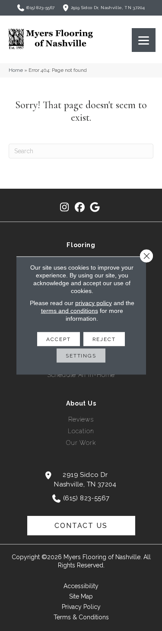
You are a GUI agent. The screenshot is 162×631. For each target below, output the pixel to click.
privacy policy (93, 302)
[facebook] (79, 207)
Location (81, 431)
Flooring (81, 245)
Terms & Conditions (81, 617)
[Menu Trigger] (144, 40)
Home (16, 70)
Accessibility (81, 586)
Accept (58, 339)
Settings (81, 356)
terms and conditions (69, 310)
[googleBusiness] (95, 207)
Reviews (81, 419)
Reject (104, 339)
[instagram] (64, 207)
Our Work (81, 442)
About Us (81, 403)
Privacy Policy (81, 607)
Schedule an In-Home (81, 374)
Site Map (81, 596)
